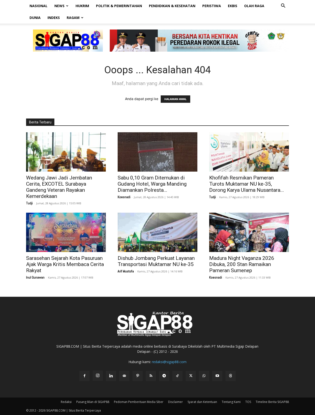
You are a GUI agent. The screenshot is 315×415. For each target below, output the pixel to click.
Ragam (73, 17)
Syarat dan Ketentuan (202, 402)
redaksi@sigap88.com (169, 361)
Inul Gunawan (35, 277)
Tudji (29, 203)
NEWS (59, 5)
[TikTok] (177, 376)
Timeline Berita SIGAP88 (272, 402)
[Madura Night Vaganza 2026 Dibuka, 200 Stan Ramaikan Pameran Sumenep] (249, 232)
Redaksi (66, 402)
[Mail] (124, 376)
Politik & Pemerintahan (119, 5)
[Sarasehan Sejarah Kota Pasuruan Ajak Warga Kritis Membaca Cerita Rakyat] (66, 232)
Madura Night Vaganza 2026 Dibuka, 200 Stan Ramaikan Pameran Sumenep (241, 264)
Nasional (38, 5)
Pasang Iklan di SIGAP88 (92, 402)
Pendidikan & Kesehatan (172, 5)
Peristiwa (211, 5)
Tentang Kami (231, 402)
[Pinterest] (137, 376)
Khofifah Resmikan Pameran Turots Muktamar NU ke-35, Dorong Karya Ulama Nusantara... (246, 184)
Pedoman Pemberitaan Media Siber (138, 402)
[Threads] (231, 376)
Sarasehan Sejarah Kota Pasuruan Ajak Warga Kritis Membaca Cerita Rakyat (65, 264)
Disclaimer (175, 402)
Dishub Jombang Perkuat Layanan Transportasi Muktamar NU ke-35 (156, 261)
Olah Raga (254, 5)
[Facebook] (84, 376)
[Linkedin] (111, 376)
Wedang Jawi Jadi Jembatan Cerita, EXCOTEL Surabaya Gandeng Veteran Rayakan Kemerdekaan (59, 187)
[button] (283, 6)
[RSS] (151, 376)
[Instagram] (98, 376)
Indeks (53, 17)
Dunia (35, 17)
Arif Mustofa (126, 271)
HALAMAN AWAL (175, 99)
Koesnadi (124, 197)
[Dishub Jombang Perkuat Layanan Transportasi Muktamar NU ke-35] (157, 232)
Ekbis (232, 5)
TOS (248, 402)
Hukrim (82, 5)
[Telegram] (164, 376)
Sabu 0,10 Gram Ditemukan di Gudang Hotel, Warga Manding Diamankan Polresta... (152, 184)
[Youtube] (217, 376)
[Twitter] (191, 376)
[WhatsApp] (204, 376)
